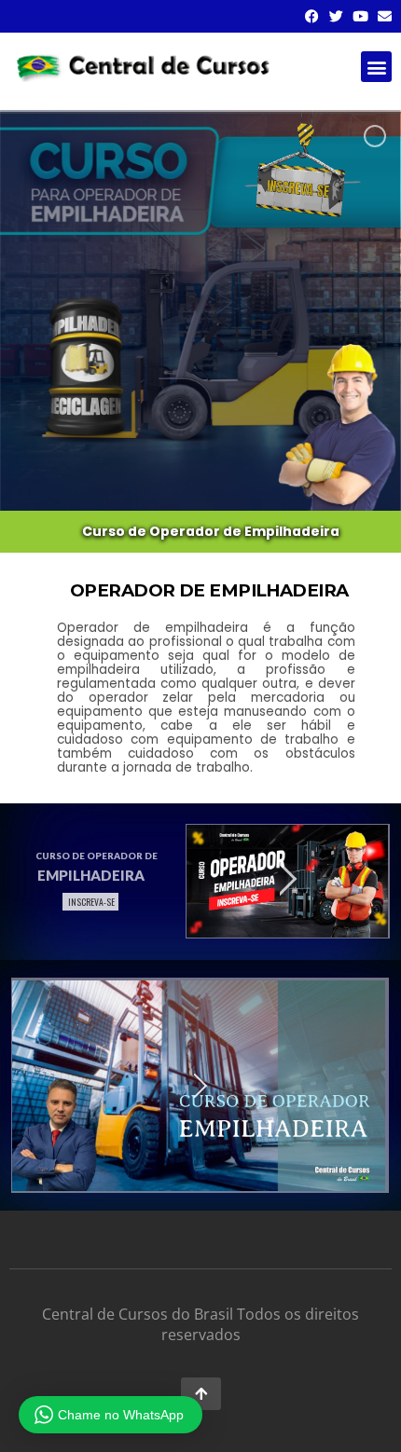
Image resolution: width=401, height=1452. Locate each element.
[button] (376, 66)
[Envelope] (385, 16)
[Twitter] (336, 16)
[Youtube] (360, 16)
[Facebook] (312, 16)
